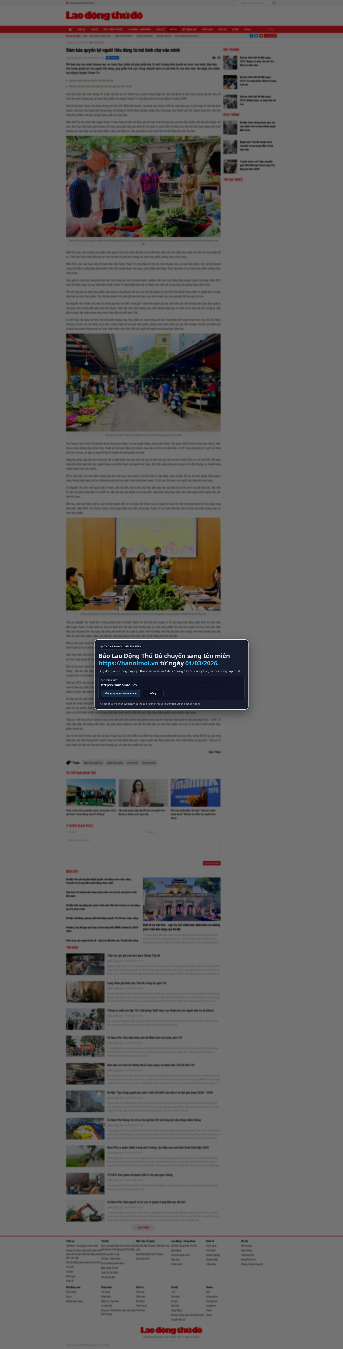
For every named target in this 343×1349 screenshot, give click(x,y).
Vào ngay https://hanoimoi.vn (121, 693)
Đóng (153, 693)
